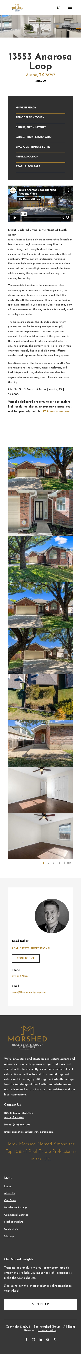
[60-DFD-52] (40, 719)
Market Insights (13, 1221)
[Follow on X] (55, 1339)
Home (7, 1186)
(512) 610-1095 (21, 1124)
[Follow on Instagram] (33, 1339)
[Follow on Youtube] (47, 1339)
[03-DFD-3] (40, 581)
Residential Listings (15, 1207)
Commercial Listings (16, 1215)
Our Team (10, 1200)
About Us (9, 1193)
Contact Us (11, 1229)
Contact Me (26, 958)
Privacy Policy (47, 1330)
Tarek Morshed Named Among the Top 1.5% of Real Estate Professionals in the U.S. (41, 1151)
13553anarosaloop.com (56, 411)
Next (67, 862)
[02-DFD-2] (40, 627)
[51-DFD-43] (40, 766)
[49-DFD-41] (40, 858)
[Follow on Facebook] (26, 1339)
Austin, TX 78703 (14, 1117)
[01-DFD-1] (40, 673)
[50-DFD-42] (40, 812)
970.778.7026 (20, 976)
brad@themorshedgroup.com (29, 992)
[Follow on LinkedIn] (40, 1339)
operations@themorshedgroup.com (32, 1132)
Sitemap (9, 1236)
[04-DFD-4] (40, 535)
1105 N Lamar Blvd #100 (18, 1113)
